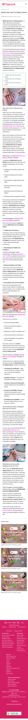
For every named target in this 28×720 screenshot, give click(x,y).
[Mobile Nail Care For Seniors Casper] (14, 581)
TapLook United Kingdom (14, 682)
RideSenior (8, 666)
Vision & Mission (22, 627)
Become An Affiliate (10, 658)
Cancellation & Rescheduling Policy (14, 704)
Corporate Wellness (21, 638)
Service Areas (9, 673)
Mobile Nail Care (5, 9)
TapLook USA (11, 680)
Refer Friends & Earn (11, 656)
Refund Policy (15, 701)
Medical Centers (20, 642)
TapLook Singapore (12, 686)
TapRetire (8, 671)
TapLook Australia (12, 684)
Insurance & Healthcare (7, 647)
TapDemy (8, 663)
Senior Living (20, 643)
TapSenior (8, 670)
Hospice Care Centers (7, 645)
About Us (4, 627)
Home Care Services (7, 640)
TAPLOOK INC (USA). (14, 625)
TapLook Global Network (14, 677)
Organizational (12, 627)
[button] (26, 4)
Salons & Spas (20, 635)
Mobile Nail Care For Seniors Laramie (11, 544)
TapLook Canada (12, 679)
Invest (7, 661)
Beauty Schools (20, 640)
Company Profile (18, 630)
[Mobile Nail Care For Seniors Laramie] (14, 533)
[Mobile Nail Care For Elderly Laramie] (14, 557)
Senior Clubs (20, 636)
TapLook (8, 654)
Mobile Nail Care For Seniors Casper (11, 592)
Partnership (20, 633)
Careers (8, 659)
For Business (5, 633)
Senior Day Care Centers (8, 642)
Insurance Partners (21, 645)
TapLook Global (17, 16)
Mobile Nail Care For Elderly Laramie (11, 568)
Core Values (9, 630)
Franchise (19, 647)
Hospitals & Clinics (6, 638)
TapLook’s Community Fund (12, 668)
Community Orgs (21, 650)
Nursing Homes (5, 636)
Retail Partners (20, 648)
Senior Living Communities (8, 635)
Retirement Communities (8, 643)
